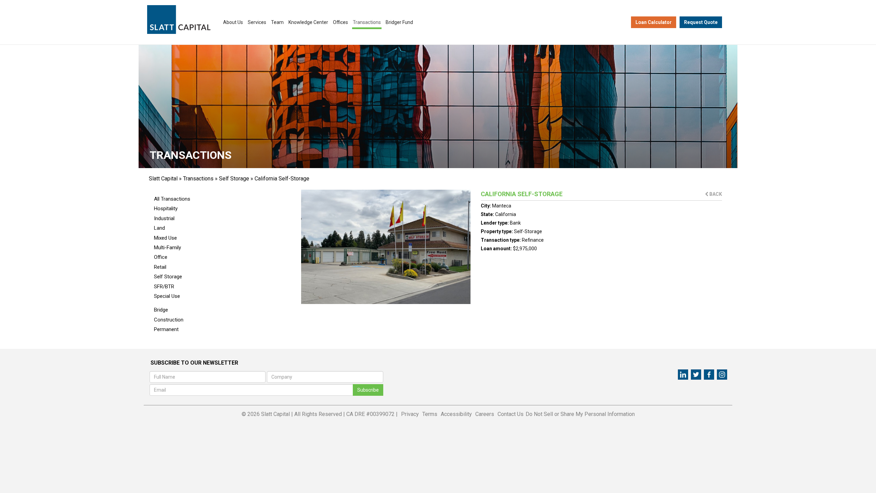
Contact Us (511, 414)
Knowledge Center (308, 22)
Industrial (164, 218)
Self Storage (234, 178)
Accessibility (456, 414)
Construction (168, 320)
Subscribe (368, 390)
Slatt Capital (163, 178)
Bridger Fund (399, 22)
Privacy (410, 414)
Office (160, 257)
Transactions (367, 22)
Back (715, 194)
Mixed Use (165, 238)
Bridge (161, 310)
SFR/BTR (164, 286)
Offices (340, 22)
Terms (429, 414)
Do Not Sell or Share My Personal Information (580, 414)
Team (277, 22)
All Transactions (172, 199)
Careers (484, 414)
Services (257, 22)
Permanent (166, 329)
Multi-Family (167, 247)
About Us (233, 22)
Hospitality (166, 208)
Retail (160, 267)
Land (159, 228)
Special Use (167, 296)
